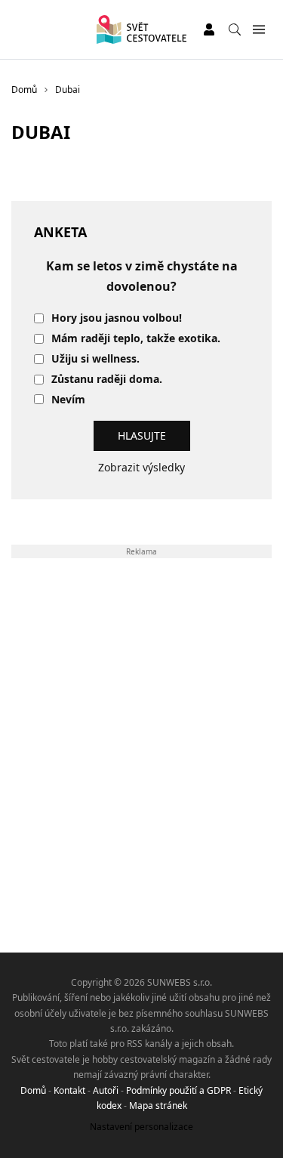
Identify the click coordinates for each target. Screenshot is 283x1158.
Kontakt (69, 1090)
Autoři (105, 1090)
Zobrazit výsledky (141, 467)
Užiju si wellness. (95, 359)
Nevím (68, 400)
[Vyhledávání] (234, 29)
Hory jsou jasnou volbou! (116, 318)
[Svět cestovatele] (141, 29)
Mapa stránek (158, 1105)
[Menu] (258, 30)
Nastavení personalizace (141, 1126)
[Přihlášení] (209, 29)
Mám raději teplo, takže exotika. (135, 338)
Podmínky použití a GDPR (178, 1090)
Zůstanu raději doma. (106, 379)
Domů (33, 1090)
